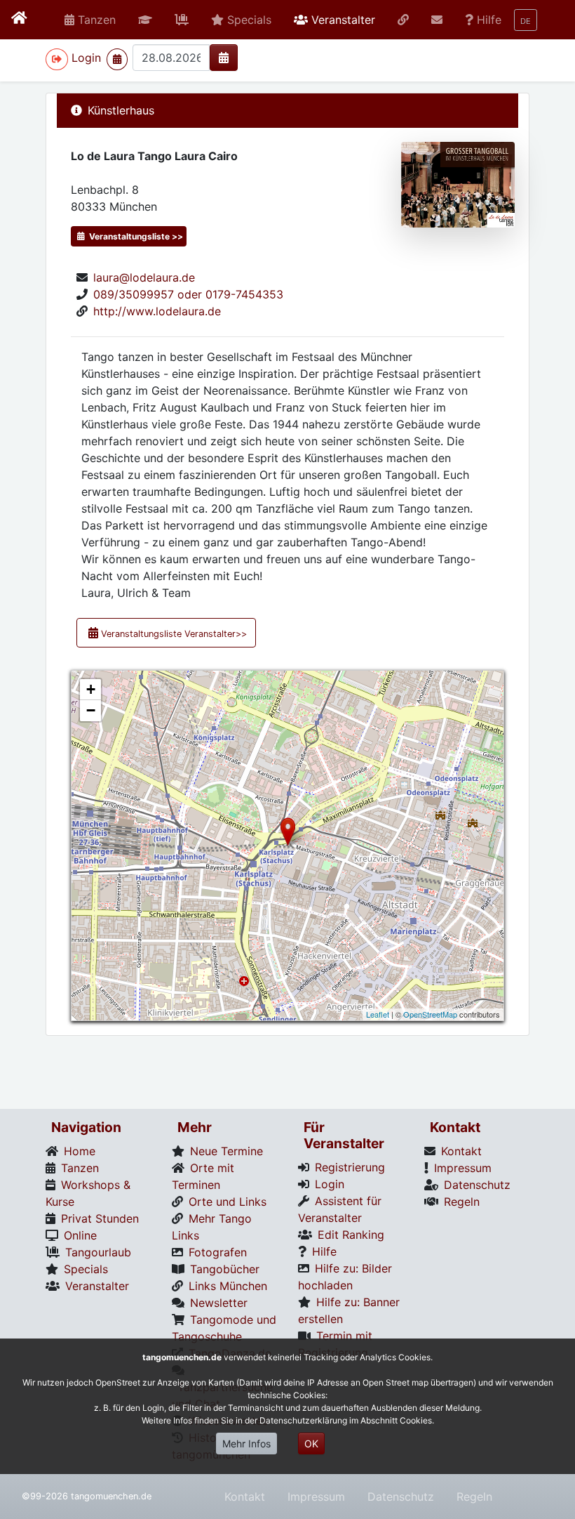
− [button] (90, 710)
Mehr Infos (246, 1443)
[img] (224, 57)
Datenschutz (400, 1497)
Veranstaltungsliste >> (135, 236)
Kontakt (244, 1497)
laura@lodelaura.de (144, 277)
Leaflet (377, 1014)
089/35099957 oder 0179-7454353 (188, 294)
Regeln (474, 1497)
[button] (145, 20)
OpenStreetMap (430, 1014)
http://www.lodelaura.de (157, 311)
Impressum (316, 1497)
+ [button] (90, 689)
